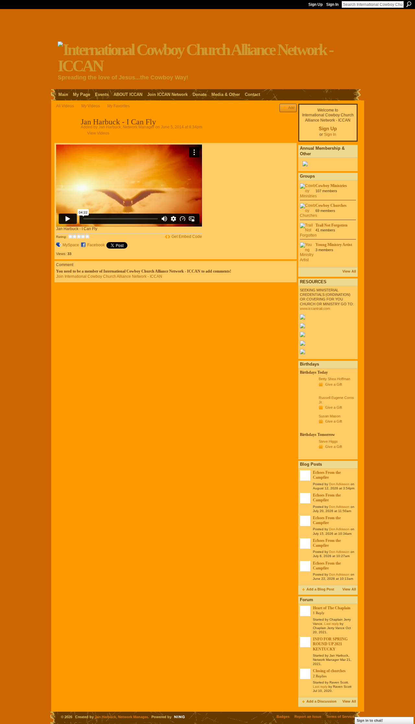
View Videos (98, 133)
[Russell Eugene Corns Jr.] (307, 409)
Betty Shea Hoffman (334, 379)
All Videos (65, 106)
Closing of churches (329, 671)
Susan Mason (329, 416)
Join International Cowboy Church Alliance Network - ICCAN (109, 276)
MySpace (71, 245)
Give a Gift (333, 384)
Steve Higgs (328, 441)
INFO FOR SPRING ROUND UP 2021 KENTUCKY (330, 644)
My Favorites (118, 106)
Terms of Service (340, 716)
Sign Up (315, 4)
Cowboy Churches (331, 205)
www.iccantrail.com (315, 308)
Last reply (331, 623)
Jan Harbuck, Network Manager (126, 127)
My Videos (90, 106)
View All (349, 271)
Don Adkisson (339, 484)
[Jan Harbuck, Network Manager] (68, 136)
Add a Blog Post (320, 589)
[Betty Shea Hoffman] (307, 391)
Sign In (332, 4)
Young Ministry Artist (333, 244)
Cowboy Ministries (331, 185)
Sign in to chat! (370, 720)
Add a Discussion (321, 701)
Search (408, 4)
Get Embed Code (187, 236)
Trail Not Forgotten (331, 225)
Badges (283, 716)
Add (291, 108)
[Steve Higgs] (307, 453)
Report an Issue (307, 716)
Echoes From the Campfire (327, 475)
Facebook (96, 245)
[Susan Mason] (307, 428)
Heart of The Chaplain (331, 608)
